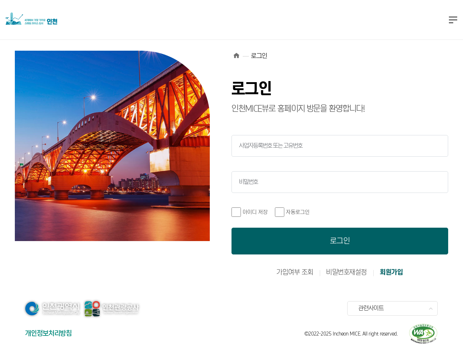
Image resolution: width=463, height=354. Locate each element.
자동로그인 (298, 212)
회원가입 (391, 272)
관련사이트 (371, 308)
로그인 (340, 241)
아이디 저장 (255, 212)
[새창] (423, 334)
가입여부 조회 (295, 272)
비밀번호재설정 (346, 272)
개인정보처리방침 (48, 333)
